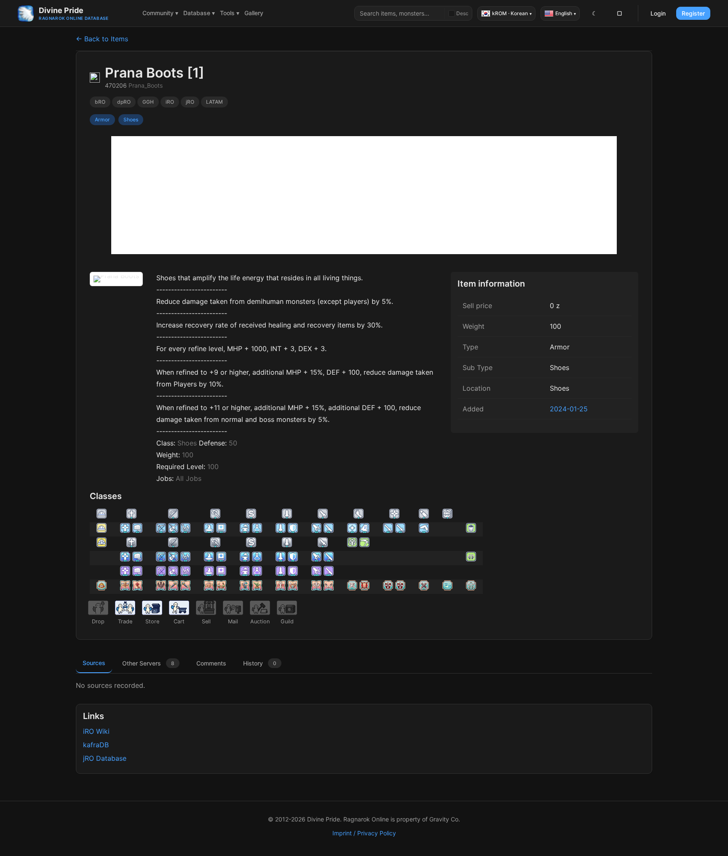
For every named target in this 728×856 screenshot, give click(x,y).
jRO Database (104, 758)
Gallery (253, 12)
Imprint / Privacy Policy (364, 833)
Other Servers (148, 663)
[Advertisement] (364, 195)
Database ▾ (199, 12)
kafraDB (96, 745)
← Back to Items (102, 39)
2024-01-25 (569, 409)
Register (693, 13)
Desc (462, 13)
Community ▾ (160, 12)
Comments (211, 663)
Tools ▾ (229, 12)
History (259, 663)
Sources (94, 662)
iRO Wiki (96, 731)
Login (658, 13)
